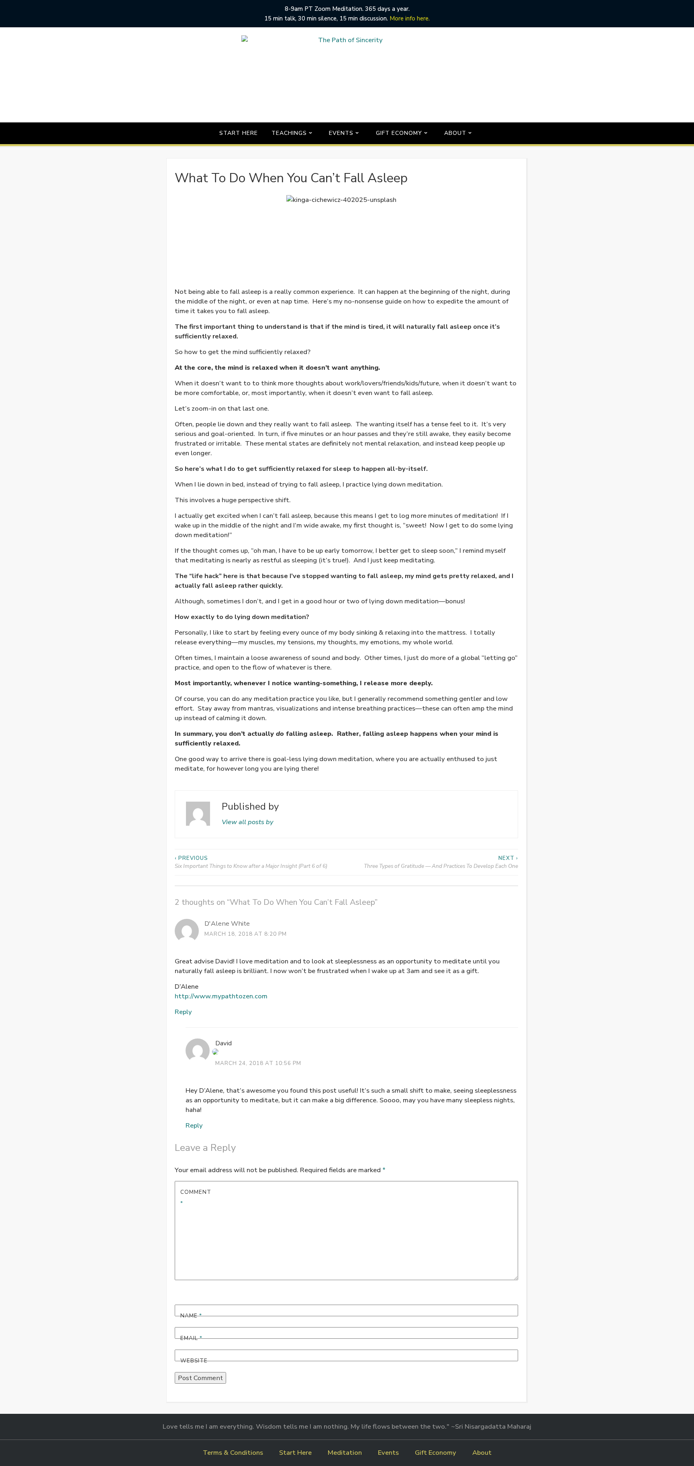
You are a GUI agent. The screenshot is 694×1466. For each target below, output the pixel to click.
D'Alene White (227, 923)
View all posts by (248, 822)
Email (191, 1338)
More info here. (410, 18)
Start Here (238, 133)
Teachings (289, 133)
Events (341, 133)
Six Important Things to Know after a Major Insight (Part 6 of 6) (251, 862)
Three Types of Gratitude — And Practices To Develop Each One (441, 862)
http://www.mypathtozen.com (221, 996)
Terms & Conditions (233, 1452)
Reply (183, 1011)
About (455, 133)
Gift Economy (399, 133)
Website (194, 1360)
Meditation (345, 1452)
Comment (195, 1197)
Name (191, 1315)
